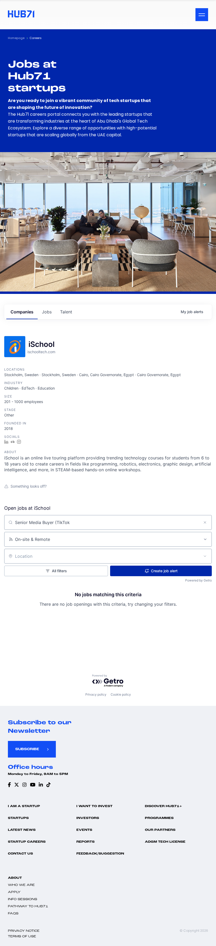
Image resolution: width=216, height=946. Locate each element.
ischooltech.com (41, 352)
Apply (14, 892)
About (15, 878)
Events (84, 830)
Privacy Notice (24, 931)
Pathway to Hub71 (28, 906)
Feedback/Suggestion (100, 853)
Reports (85, 841)
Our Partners (160, 830)
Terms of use (22, 936)
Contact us (20, 853)
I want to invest (94, 806)
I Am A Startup (24, 806)
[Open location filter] (205, 556)
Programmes (159, 818)
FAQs (13, 913)
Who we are (21, 885)
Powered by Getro (198, 580)
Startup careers (27, 841)
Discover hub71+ (163, 806)
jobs (47, 311)
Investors (87, 818)
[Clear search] (205, 522)
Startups (18, 818)
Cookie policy (121, 694)
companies (22, 311)
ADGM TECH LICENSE (165, 841)
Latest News (22, 830)
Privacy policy (95, 694)
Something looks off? (29, 486)
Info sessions (22, 899)
